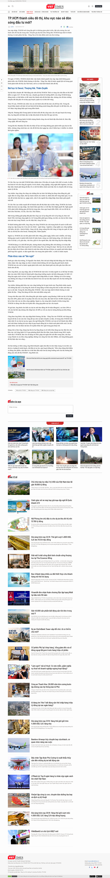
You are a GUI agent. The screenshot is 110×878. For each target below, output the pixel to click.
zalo (92, 867)
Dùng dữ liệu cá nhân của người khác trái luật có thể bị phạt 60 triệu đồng (66, 444)
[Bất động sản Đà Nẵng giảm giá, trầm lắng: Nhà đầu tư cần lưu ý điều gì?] (90, 112)
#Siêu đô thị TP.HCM (21, 390)
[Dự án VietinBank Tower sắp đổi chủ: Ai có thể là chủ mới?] (19, 635)
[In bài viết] (64, 27)
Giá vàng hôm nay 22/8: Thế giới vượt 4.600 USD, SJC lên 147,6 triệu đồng (51, 538)
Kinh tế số (30, 12)
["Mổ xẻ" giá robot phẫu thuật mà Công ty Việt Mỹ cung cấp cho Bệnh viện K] (90, 90)
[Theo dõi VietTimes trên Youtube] (94, 867)
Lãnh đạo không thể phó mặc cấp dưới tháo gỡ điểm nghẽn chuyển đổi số (42, 445)
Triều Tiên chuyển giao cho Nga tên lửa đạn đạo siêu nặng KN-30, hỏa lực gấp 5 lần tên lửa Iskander (67, 467)
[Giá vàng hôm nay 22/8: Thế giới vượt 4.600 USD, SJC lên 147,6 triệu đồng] (19, 543)
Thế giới (72, 12)
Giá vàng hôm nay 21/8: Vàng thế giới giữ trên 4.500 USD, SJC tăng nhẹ (49, 722)
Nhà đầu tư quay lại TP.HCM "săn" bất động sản (24, 385)
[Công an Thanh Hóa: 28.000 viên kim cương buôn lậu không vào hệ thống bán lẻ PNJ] (19, 690)
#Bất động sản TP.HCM (33, 390)
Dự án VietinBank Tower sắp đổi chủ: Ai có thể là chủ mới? (51, 630)
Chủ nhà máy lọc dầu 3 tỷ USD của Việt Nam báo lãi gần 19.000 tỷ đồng (85, 200)
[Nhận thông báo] (89, 6)
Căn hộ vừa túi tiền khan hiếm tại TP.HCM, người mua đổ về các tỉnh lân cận (48, 370)
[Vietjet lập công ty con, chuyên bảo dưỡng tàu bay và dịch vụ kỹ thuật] (19, 800)
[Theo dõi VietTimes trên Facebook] (89, 867)
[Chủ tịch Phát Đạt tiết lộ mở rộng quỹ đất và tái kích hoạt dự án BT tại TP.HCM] (16, 361)
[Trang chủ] (9, 11)
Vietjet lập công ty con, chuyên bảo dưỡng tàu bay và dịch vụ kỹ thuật (51, 795)
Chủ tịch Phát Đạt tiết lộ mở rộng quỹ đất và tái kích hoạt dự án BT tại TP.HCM (48, 358)
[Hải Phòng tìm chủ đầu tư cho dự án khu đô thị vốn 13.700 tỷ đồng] (96, 242)
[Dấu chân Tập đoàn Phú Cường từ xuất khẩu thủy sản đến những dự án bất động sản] (19, 763)
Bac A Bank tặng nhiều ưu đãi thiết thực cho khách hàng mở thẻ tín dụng (51, 575)
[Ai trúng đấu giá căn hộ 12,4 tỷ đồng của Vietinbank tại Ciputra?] (96, 230)
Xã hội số (14, 12)
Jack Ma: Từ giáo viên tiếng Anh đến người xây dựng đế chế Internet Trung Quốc (90, 445)
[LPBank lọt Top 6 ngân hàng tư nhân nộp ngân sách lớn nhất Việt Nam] (19, 782)
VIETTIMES (55, 6)
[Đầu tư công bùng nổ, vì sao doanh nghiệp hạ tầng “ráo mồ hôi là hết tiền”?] (90, 153)
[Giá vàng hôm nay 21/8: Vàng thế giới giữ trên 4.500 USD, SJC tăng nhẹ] (19, 727)
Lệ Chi (12, 26)
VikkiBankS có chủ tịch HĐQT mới (44, 831)
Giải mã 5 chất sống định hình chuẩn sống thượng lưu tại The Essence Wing (51, 556)
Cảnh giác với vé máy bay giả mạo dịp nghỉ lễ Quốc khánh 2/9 (84, 210)
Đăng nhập (98, 6)
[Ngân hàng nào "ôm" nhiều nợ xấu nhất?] (90, 133)
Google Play (99, 876)
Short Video (65, 12)
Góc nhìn (22, 12)
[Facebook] (61, 27)
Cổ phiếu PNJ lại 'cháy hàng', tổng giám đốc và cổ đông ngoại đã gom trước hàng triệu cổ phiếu (51, 648)
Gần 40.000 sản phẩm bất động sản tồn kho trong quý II (51, 612)
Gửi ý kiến (69, 415)
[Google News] (69, 27)
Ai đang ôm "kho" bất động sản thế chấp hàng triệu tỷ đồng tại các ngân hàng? (52, 704)
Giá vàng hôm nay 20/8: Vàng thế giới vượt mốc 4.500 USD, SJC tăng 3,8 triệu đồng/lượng (50, 814)
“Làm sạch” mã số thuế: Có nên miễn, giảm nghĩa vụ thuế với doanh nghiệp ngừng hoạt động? (51, 667)
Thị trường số (54, 12)
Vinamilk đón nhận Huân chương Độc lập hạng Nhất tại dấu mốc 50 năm (52, 593)
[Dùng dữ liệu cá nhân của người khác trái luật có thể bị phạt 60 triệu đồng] (67, 434)
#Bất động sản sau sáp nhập (47, 390)
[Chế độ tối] (92, 6)
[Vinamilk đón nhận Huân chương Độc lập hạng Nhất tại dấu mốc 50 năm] (19, 598)
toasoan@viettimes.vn (93, 861)
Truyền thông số (96, 12)
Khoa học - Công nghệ (41, 12)
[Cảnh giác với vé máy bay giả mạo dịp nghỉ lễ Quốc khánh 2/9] (96, 210)
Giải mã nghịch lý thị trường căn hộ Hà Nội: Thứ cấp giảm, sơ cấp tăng (85, 220)
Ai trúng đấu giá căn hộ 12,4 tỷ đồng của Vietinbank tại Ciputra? (84, 231)
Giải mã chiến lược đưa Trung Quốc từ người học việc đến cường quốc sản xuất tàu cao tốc (18, 445)
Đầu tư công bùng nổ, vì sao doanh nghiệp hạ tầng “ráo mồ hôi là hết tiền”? (87, 163)
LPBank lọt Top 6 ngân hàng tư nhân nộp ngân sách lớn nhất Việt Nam (52, 777)
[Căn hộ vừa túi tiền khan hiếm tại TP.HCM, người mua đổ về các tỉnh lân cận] (16, 373)
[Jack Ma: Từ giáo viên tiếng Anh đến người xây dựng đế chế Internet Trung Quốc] (91, 434)
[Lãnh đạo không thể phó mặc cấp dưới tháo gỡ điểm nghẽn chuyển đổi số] (43, 434)
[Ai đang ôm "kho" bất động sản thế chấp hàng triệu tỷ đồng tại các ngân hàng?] (19, 708)
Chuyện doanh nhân (83, 12)
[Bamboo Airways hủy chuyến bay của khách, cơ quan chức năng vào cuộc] (90, 175)
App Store (92, 876)
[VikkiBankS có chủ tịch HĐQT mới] (19, 837)
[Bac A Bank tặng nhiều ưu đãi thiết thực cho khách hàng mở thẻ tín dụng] (19, 580)
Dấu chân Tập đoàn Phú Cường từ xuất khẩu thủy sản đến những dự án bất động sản (51, 759)
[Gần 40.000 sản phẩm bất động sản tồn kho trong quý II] (19, 616)
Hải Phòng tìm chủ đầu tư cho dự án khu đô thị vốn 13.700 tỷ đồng (85, 242)
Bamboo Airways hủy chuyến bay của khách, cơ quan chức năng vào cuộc (87, 185)
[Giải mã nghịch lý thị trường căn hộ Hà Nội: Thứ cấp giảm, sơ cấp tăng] (96, 220)
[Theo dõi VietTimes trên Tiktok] (97, 867)
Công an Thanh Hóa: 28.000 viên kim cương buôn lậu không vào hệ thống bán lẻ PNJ (51, 685)
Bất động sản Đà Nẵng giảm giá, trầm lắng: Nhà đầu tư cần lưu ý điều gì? (87, 122)
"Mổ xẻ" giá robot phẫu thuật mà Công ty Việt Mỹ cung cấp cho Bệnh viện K (87, 100)
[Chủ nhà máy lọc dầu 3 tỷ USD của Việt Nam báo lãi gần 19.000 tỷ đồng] (96, 200)
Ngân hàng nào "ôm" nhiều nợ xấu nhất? (87, 142)
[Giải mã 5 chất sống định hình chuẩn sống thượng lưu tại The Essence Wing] (19, 561)
